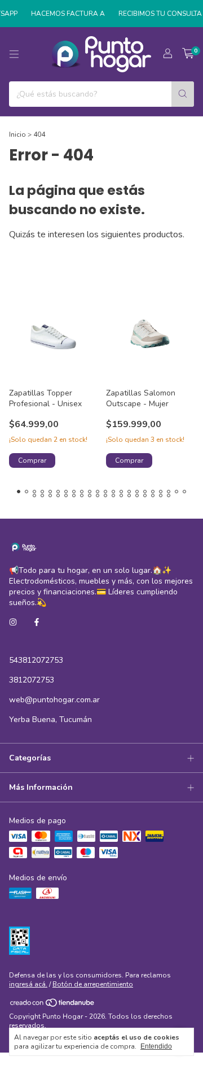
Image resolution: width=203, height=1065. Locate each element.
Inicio (17, 134)
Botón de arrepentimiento (92, 984)
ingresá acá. (28, 984)
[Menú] (14, 54)
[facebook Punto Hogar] (37, 622)
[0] (188, 54)
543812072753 (36, 660)
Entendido (156, 1046)
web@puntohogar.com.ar (54, 699)
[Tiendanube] (52, 1005)
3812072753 (31, 680)
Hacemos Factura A (65, 13)
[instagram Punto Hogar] (13, 622)
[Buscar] (182, 94)
